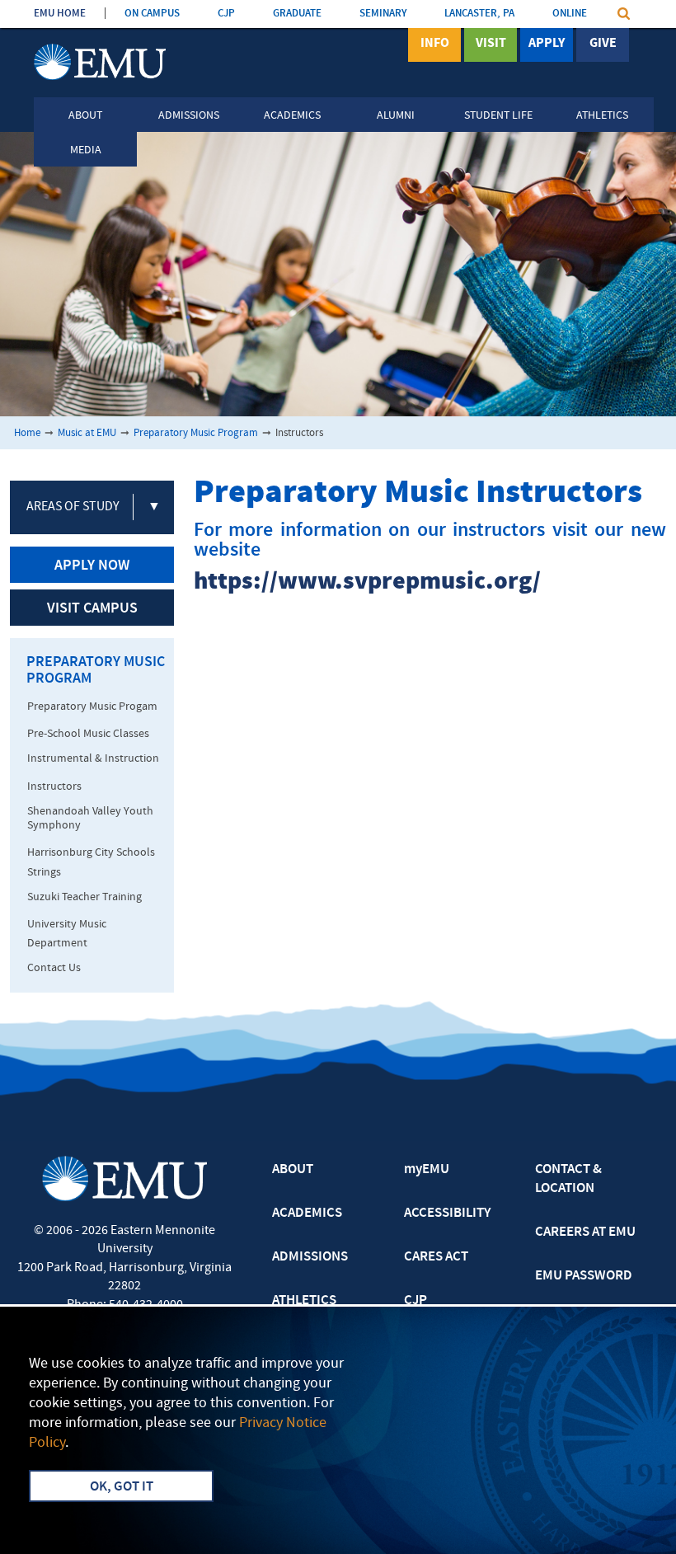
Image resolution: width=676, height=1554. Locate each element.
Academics (292, 116)
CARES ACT (436, 1257)
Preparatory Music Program (196, 433)
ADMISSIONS (310, 1257)
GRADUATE (297, 13)
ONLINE (569, 13)
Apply (546, 43)
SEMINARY (382, 13)
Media (85, 150)
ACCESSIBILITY (447, 1213)
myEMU (426, 1169)
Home (27, 433)
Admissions (188, 116)
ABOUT (292, 1169)
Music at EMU (87, 433)
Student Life (498, 116)
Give (603, 43)
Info (434, 43)
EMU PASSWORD (583, 1276)
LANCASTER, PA (479, 13)
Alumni (396, 116)
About (85, 116)
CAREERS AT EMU (585, 1232)
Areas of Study (73, 507)
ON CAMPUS (152, 13)
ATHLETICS (304, 1300)
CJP (226, 13)
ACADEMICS (307, 1213)
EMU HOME (60, 13)
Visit (491, 43)
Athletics (602, 116)
